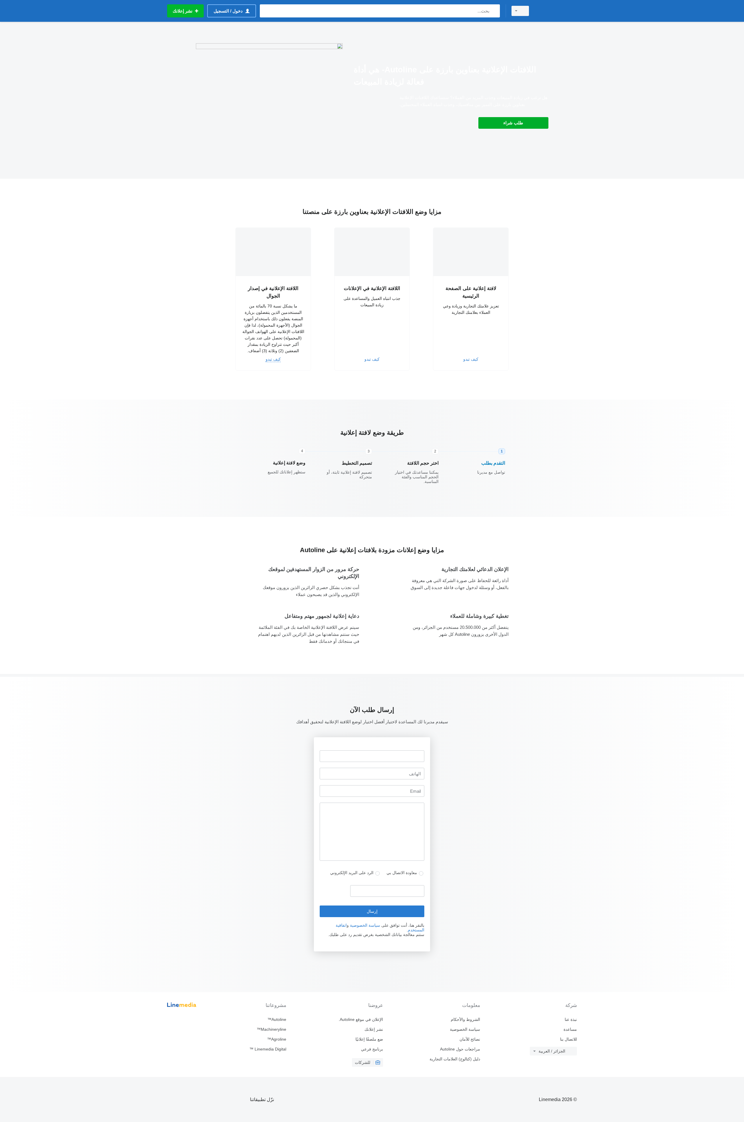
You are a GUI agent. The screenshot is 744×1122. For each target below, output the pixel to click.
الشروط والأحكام (465, 1019)
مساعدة (570, 1029)
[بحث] (494, 11)
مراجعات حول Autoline (460, 1049)
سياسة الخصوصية (365, 925)
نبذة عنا (571, 1019)
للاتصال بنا (568, 1039)
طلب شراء (513, 122)
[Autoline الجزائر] (556, 10)
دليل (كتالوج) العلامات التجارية (455, 1059)
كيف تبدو (470, 359)
